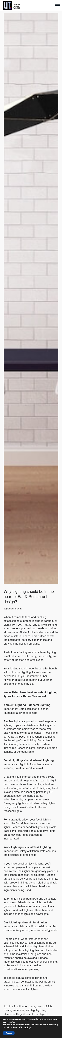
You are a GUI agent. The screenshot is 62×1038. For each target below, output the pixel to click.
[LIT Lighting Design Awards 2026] (11, 5)
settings (27, 1027)
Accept (9, 1033)
